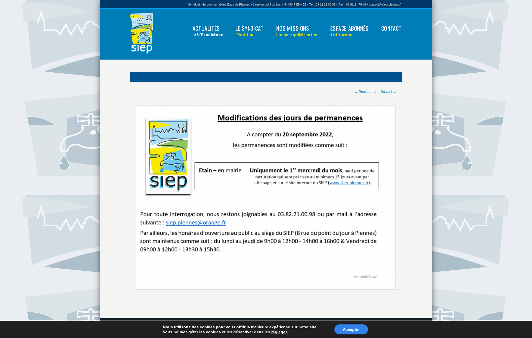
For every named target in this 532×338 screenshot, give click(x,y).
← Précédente (365, 92)
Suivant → (388, 92)
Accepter (351, 329)
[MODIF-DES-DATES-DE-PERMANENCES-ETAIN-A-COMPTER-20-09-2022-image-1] (266, 198)
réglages (279, 332)
